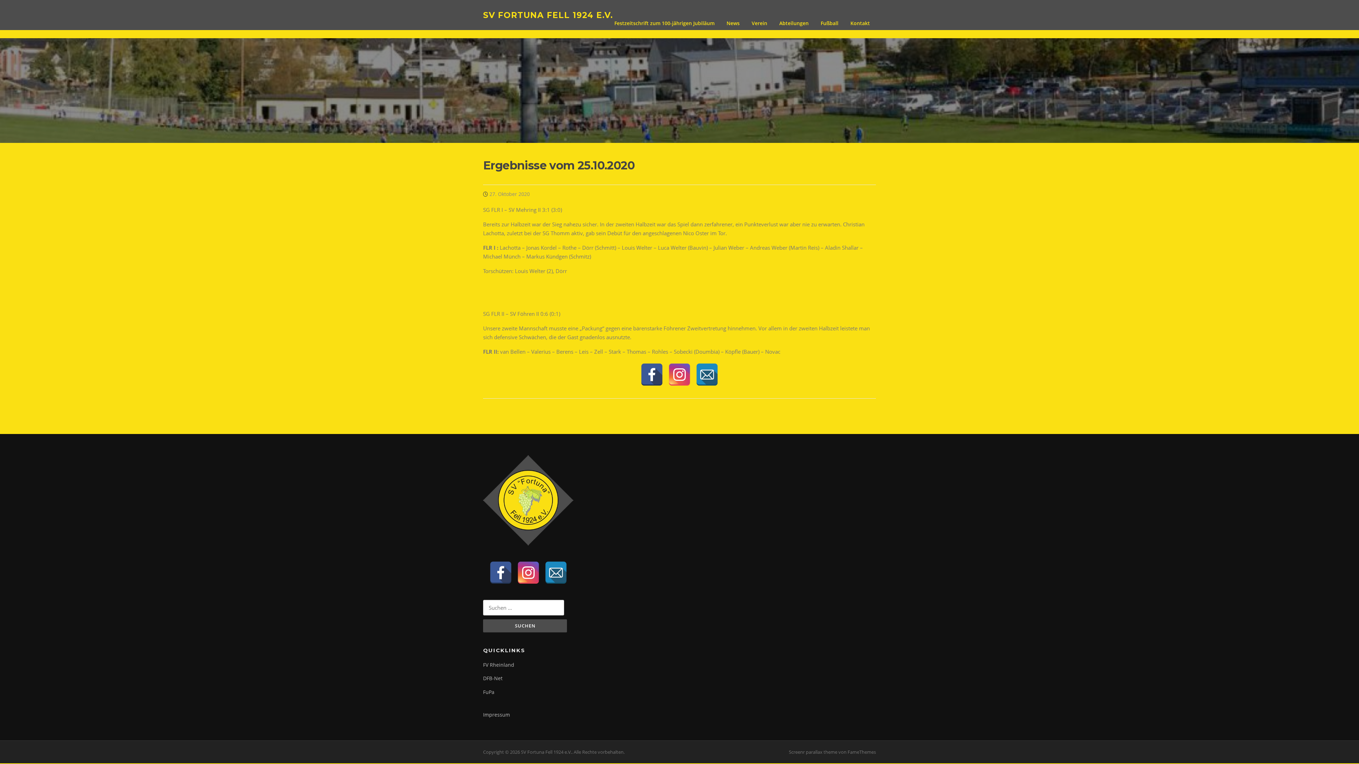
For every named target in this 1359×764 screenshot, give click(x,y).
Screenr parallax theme (813, 752)
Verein (759, 23)
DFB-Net (493, 678)
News (733, 23)
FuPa (488, 692)
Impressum (496, 714)
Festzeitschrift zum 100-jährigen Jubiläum (664, 23)
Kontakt (860, 23)
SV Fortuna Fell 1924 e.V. (548, 15)
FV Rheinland (498, 664)
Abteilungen (794, 23)
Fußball (829, 23)
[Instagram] (679, 374)
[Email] (707, 374)
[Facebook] (652, 374)
